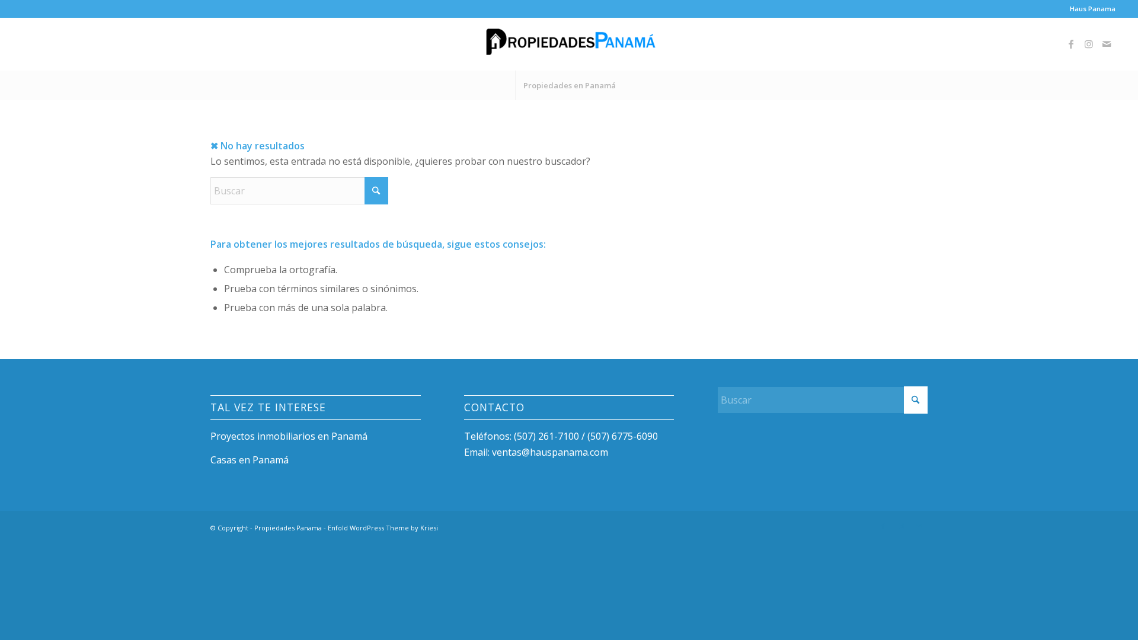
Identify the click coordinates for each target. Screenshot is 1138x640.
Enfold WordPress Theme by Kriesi (383, 527)
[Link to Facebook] (1071, 44)
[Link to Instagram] (1089, 44)
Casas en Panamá (249, 459)
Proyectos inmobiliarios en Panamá (288, 436)
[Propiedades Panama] (569, 44)
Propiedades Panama (288, 527)
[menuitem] (1089, 9)
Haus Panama (1092, 8)
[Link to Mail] (1106, 44)
